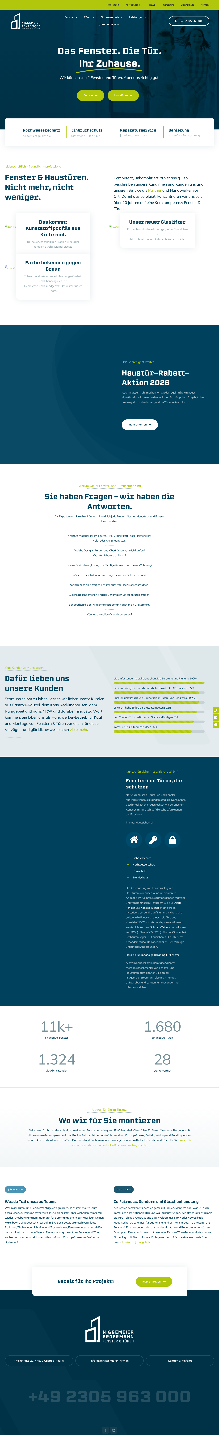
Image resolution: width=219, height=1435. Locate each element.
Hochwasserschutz (144, 864)
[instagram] (113, 1430)
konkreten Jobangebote (136, 1242)
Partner (154, 190)
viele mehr (78, 729)
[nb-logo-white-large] (25, 14)
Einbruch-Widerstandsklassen (168, 927)
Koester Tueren (150, 907)
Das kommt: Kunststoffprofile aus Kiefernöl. (53, 228)
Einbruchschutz (141, 858)
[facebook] (105, 1430)
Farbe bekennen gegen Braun (53, 265)
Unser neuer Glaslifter (157, 222)
